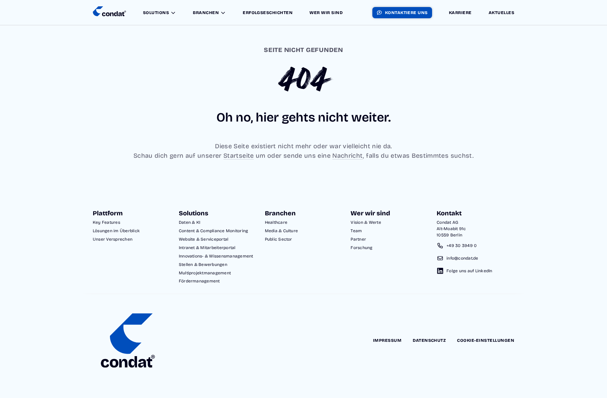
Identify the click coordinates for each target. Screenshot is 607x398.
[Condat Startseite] (109, 12)
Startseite (238, 155)
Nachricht (347, 155)
